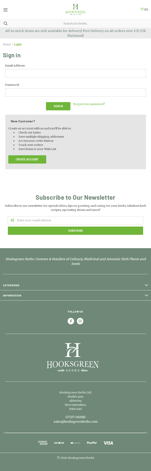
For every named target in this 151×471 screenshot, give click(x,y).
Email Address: (15, 65)
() (146, 9)
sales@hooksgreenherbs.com (76, 421)
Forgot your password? (89, 104)
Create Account (27, 159)
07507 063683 (75, 417)
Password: (12, 85)
